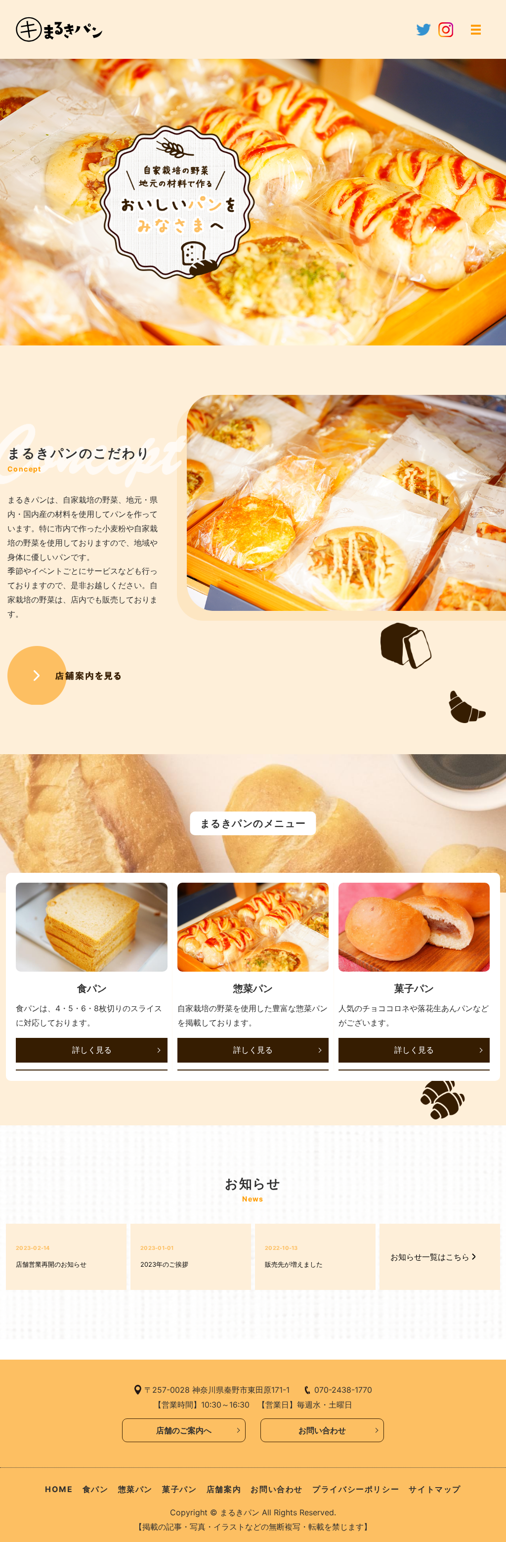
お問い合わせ (322, 1430)
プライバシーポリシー (355, 1489)
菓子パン (179, 1489)
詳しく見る (92, 1050)
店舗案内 (224, 1489)
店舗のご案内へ (183, 1430)
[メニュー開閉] (476, 30)
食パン (96, 1489)
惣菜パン (135, 1489)
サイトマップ (435, 1489)
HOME (59, 1489)
